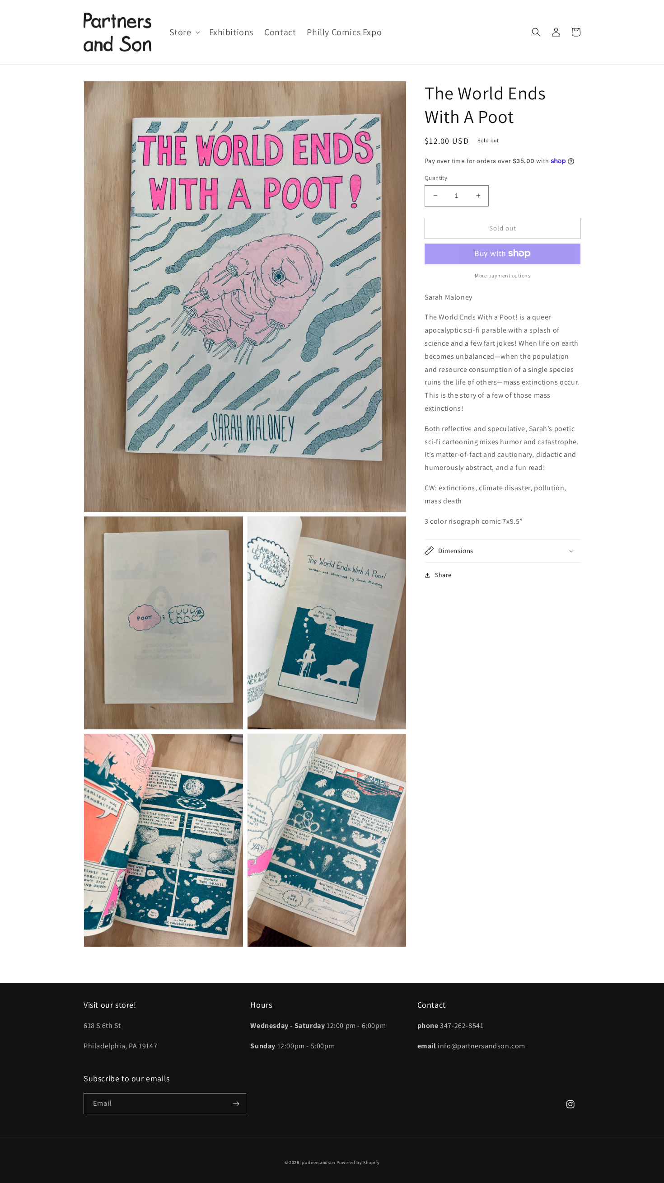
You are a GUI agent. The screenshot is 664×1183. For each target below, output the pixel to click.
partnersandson (318, 1162)
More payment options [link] (502, 275)
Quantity (436, 178)
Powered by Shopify (358, 1162)
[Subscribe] (236, 1103)
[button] (184, 32)
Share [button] (443, 575)
